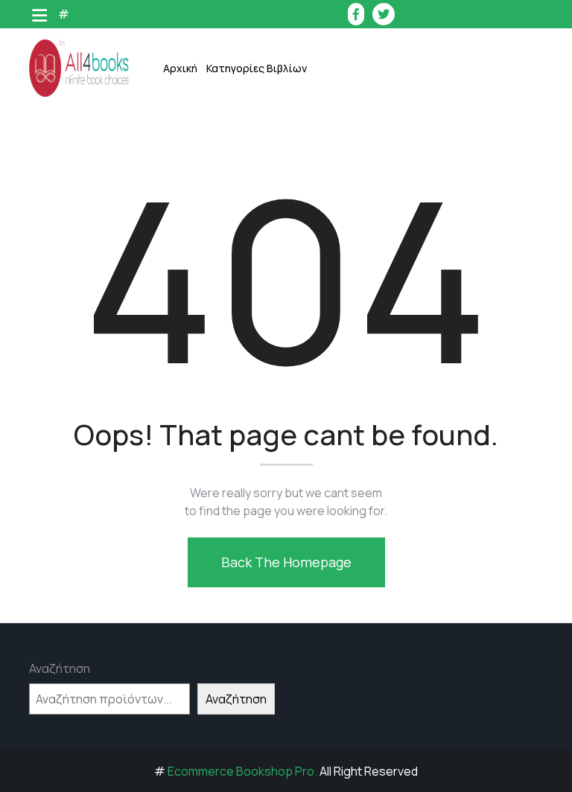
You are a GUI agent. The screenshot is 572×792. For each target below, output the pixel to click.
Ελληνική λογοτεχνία (276, 139)
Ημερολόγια (254, 176)
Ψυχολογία (250, 436)
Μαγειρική (250, 250)
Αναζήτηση (59, 668)
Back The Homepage (286, 562)
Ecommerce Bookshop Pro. (242, 771)
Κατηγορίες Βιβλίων (256, 68)
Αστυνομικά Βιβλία (271, 102)
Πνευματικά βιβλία (270, 362)
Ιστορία (244, 213)
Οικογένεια (251, 325)
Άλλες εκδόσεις (263, 474)
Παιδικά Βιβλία (261, 511)
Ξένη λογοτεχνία (266, 288)
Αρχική (180, 68)
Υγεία (237, 399)
